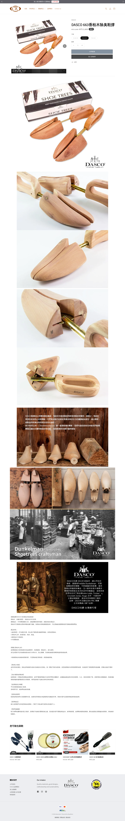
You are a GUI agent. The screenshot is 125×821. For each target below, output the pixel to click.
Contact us (58, 8)
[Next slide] (65, 46)
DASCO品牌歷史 (14, 787)
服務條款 (57, 817)
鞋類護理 (12, 794)
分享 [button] (75, 62)
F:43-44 (93, 38)
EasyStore (70, 814)
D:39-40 (75, 38)
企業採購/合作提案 (15, 792)
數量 (72, 42)
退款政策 (68, 817)
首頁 (26, 8)
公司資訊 (12, 784)
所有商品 (32, 8)
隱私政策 (62, 817)
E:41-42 (84, 38)
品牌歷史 (50, 8)
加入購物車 (92, 56)
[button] (106, 9)
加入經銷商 (13, 789)
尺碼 (72, 34)
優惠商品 (41, 8)
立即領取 (71, 2)
